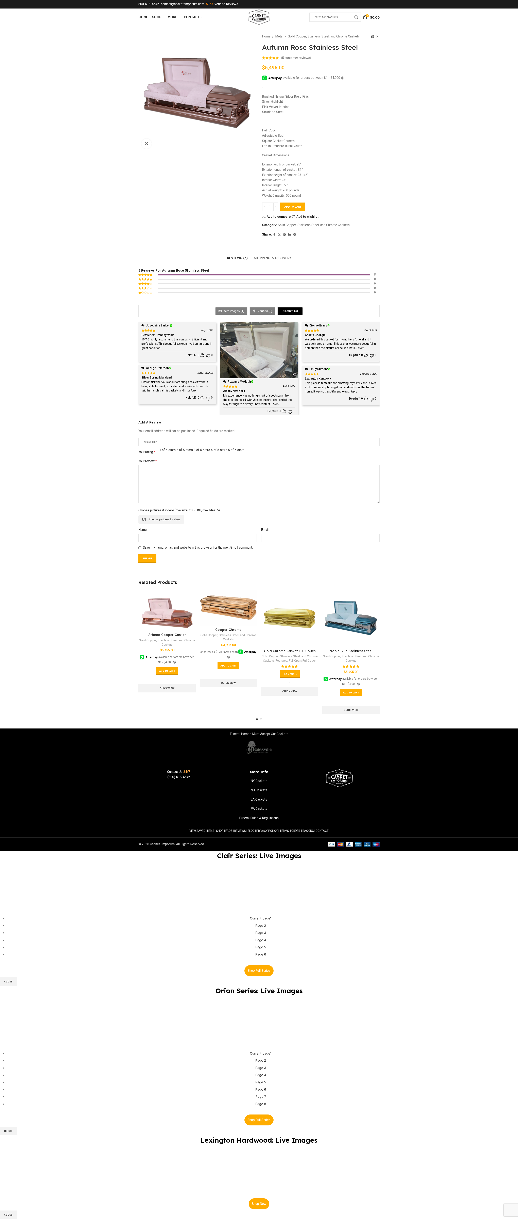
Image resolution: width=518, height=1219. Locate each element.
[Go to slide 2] (261, 719)
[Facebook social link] (274, 235)
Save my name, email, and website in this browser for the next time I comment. (198, 547)
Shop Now (259, 1203)
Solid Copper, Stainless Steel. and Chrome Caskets (324, 36)
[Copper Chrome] (228, 608)
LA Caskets (259, 799)
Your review (147, 461)
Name (142, 529)
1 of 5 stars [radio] (167, 450)
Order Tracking (302, 831)
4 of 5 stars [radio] (219, 450)
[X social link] (279, 235)
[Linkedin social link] (289, 235)
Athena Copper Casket (167, 635)
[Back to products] (372, 36)
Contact (322, 831)
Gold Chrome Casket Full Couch (290, 651)
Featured (281, 660)
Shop (220, 831)
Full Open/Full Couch (302, 660)
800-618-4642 (148, 4)
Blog (251, 831)
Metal (279, 36)
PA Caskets (259, 808)
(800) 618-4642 (178, 777)
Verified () (264, 311)
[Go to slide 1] (257, 719)
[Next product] (377, 36)
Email (265, 529)
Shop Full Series (259, 970)
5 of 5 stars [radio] (236, 450)
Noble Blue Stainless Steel (351, 651)
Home (266, 36)
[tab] (237, 256)
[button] (167, 671)
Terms (284, 831)
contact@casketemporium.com (182, 4)
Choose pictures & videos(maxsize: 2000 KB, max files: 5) (179, 510)
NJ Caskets (259, 790)
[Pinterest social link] (284, 235)
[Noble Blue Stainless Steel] (351, 618)
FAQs (228, 831)
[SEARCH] (356, 17)
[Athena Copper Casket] (167, 610)
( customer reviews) (296, 57)
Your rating (146, 452)
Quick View (167, 688)
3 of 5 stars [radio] (202, 450)
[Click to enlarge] (146, 144)
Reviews (240, 831)
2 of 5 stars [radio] (184, 450)
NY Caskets (259, 781)
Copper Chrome (228, 630)
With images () (233, 311)
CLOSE (8, 981)
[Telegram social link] (294, 235)
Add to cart (292, 207)
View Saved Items (201, 831)
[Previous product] (367, 36)
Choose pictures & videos (164, 519)
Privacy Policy (267, 831)
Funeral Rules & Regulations (259, 818)
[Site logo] (259, 17)
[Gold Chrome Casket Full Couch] (289, 618)
